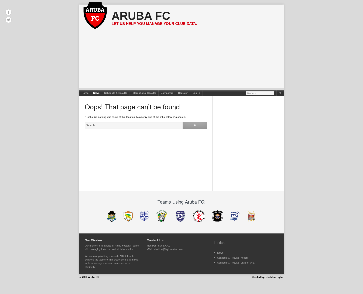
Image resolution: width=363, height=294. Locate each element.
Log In (196, 93)
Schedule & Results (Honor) (232, 257)
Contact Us (167, 93)
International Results (144, 93)
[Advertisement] (181, 61)
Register (183, 93)
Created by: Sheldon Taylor (268, 277)
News (96, 93)
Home (85, 93)
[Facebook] (8, 12)
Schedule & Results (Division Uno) (236, 262)
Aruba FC (141, 15)
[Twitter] (8, 20)
